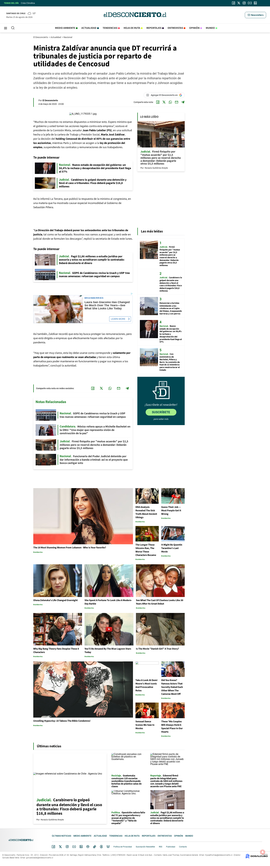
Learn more (118, 319)
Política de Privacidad (122, 847)
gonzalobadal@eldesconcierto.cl (39, 858)
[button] (255, 15)
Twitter (60, 846)
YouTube (74, 847)
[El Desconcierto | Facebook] (233, 3)
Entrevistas (175, 28)
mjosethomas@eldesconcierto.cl (218, 855)
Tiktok (94, 846)
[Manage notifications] (262, 852)
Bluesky (108, 846)
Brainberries (94, 298)
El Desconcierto (41, 37)
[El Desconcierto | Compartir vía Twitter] (164, 102)
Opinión (194, 28)
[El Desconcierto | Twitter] (238, 3)
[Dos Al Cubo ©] (257, 857)
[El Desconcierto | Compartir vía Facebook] (158, 102)
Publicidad (170, 847)
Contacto (183, 847)
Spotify (87, 846)
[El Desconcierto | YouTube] (250, 3)
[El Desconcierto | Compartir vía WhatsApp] (170, 102)
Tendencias (110, 28)
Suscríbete (161, 412)
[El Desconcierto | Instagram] (244, 3)
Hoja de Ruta (132, 28)
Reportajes (153, 28)
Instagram (67, 846)
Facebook (53, 846)
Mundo (210, 28)
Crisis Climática (28, 3)
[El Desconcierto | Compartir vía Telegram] (183, 102)
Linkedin (81, 846)
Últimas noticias (61, 836)
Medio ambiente (65, 28)
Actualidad (88, 28)
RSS (160, 847)
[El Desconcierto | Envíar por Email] (176, 102)
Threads (101, 846)
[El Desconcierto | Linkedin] (255, 3)
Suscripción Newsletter (145, 847)
